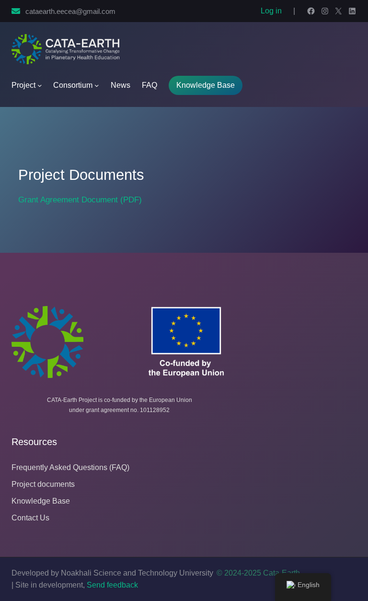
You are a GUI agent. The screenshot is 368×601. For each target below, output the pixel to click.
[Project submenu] (39, 85)
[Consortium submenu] (96, 85)
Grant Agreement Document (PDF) (80, 199)
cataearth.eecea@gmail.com (70, 11)
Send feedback (112, 585)
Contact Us (30, 518)
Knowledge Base (205, 85)
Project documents (43, 484)
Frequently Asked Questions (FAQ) (70, 467)
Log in (271, 11)
